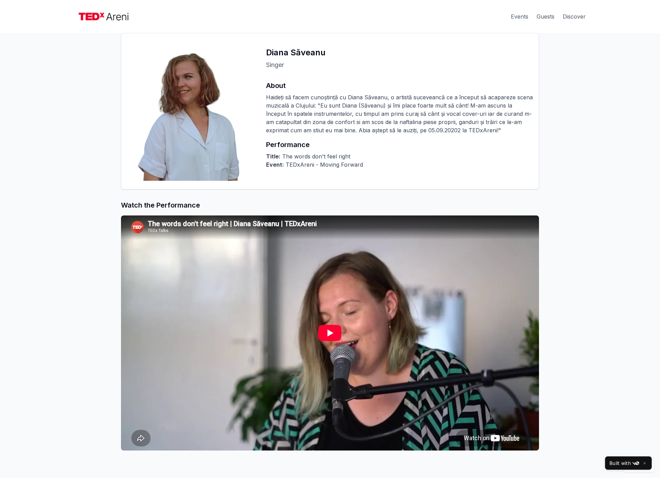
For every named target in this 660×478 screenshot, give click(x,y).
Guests (545, 16)
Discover (574, 16)
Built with (620, 463)
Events (519, 16)
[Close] (644, 463)
